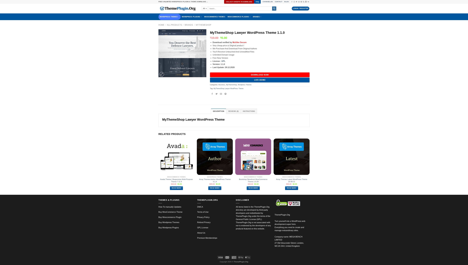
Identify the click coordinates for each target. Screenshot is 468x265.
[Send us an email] (299, 2)
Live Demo (259, 80)
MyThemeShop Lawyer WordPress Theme (228, 88)
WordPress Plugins (191, 17)
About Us (201, 233)
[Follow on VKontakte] (308, 2)
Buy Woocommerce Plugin (169, 217)
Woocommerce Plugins (238, 17)
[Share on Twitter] (217, 94)
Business (222, 85)
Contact (278, 2)
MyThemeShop (203, 25)
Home (161, 25)
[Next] (309, 166)
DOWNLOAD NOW (260, 75)
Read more (176, 188)
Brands (189, 25)
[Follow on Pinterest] (301, 2)
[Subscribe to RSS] (303, 2)
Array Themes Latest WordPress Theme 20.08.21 (291, 180)
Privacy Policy (203, 217)
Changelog (268, 2)
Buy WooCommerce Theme (170, 212)
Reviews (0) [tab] (233, 111)
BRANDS (256, 17)
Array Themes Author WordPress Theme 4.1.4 (215, 180)
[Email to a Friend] (221, 94)
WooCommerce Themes (214, 17)
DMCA (200, 207)
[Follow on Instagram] (294, 2)
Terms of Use (203, 212)
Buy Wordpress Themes (168, 222)
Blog (286, 2)
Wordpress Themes (245, 85)
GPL (223, 61)
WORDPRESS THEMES (169, 17)
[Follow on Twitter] (296, 2)
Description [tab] (218, 111)
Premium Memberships (207, 238)
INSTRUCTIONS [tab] (249, 111)
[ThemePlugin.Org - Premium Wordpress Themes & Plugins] (178, 8)
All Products (174, 25)
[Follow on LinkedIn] (306, 2)
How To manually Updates (169, 207)
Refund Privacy (203, 222)
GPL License (202, 228)
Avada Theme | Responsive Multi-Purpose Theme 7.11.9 (176, 180)
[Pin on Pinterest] (225, 94)
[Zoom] (161, 74)
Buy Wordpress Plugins (168, 228)
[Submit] (274, 8)
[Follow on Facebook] (292, 2)
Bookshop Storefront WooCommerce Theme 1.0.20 (253, 180)
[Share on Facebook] (212, 94)
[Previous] (158, 166)
